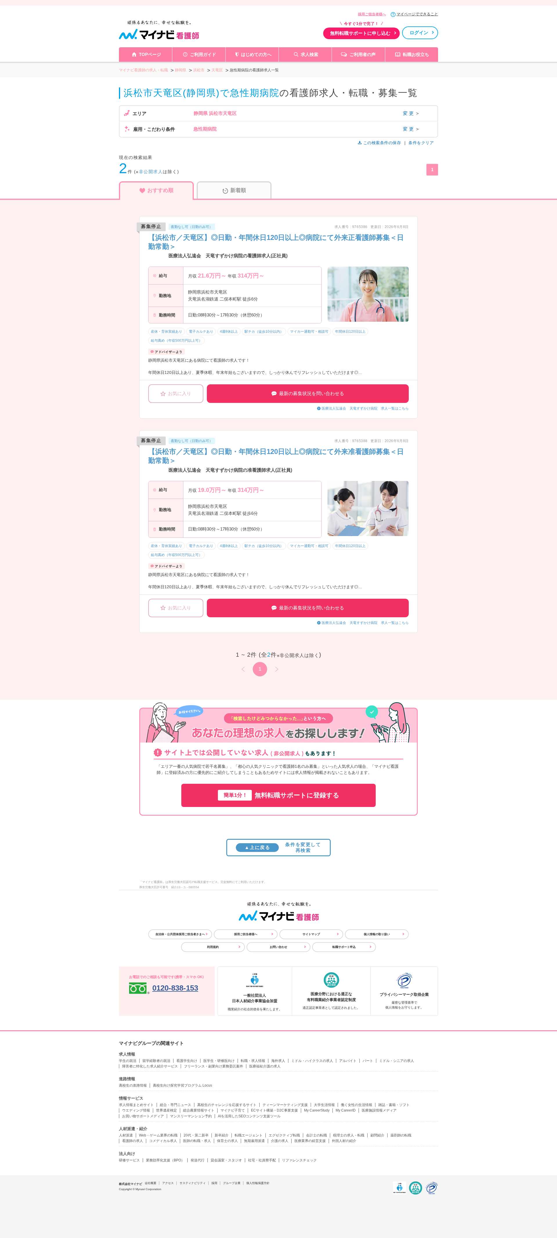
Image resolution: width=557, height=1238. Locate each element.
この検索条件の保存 (382, 142)
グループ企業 (231, 1183)
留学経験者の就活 (156, 1061)
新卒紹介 (222, 1135)
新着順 (238, 190)
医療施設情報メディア (379, 1110)
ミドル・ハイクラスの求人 (312, 1061)
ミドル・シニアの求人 (396, 1061)
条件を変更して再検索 (283, 847)
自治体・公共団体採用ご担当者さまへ (180, 934)
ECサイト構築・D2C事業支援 (274, 1110)
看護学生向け (186, 1061)
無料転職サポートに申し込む (360, 33)
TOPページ (150, 54)
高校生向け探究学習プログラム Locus (182, 1085)
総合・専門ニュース (175, 1105)
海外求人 (278, 1061)
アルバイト (348, 1061)
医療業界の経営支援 (310, 1141)
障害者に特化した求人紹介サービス (150, 1066)
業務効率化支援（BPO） (165, 1160)
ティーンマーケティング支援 (285, 1105)
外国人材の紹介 (344, 1141)
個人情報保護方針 (258, 1183)
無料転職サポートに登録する (281, 795)
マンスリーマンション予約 (191, 1116)
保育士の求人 (227, 1141)
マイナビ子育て (232, 1110)
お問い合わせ (278, 947)
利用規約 (213, 947)
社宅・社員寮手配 (262, 1160)
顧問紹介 (377, 1135)
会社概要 (150, 1183)
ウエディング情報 (136, 1110)
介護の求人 (279, 1141)
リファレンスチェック (299, 1160)
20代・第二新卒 (196, 1135)
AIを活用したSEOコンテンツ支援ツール (249, 1116)
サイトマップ (311, 934)
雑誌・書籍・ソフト (394, 1105)
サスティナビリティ (193, 1183)
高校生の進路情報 (133, 1085)
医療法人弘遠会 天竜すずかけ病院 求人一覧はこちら (365, 408)
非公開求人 (151, 171)
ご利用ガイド (203, 54)
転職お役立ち (416, 54)
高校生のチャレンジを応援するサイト (226, 1105)
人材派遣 (126, 1135)
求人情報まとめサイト (136, 1105)
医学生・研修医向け (219, 1061)
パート (368, 1061)
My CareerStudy (317, 1110)
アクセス (168, 1183)
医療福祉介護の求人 (265, 1066)
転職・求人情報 (253, 1061)
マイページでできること (417, 14)
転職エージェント (249, 1135)
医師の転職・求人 (197, 1141)
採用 (214, 1183)
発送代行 (198, 1160)
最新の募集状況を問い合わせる (311, 393)
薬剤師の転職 (400, 1135)
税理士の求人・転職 (348, 1135)
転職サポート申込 (344, 947)
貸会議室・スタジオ (226, 1160)
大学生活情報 (324, 1105)
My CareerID (346, 1110)
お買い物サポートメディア (143, 1116)
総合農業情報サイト (198, 1110)
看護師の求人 (132, 1141)
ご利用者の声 (363, 54)
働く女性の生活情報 (356, 1105)
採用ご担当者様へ (372, 14)
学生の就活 (127, 1061)
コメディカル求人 (163, 1141)
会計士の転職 (316, 1135)
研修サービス (129, 1160)
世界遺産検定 (166, 1110)
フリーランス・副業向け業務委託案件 (213, 1066)
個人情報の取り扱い (377, 934)
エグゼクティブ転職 (284, 1135)
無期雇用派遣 (254, 1141)
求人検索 (309, 54)
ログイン (419, 32)
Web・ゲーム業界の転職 (158, 1135)
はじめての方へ (256, 54)
